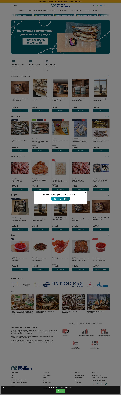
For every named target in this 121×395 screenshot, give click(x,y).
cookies (59, 387)
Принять (60, 391)
